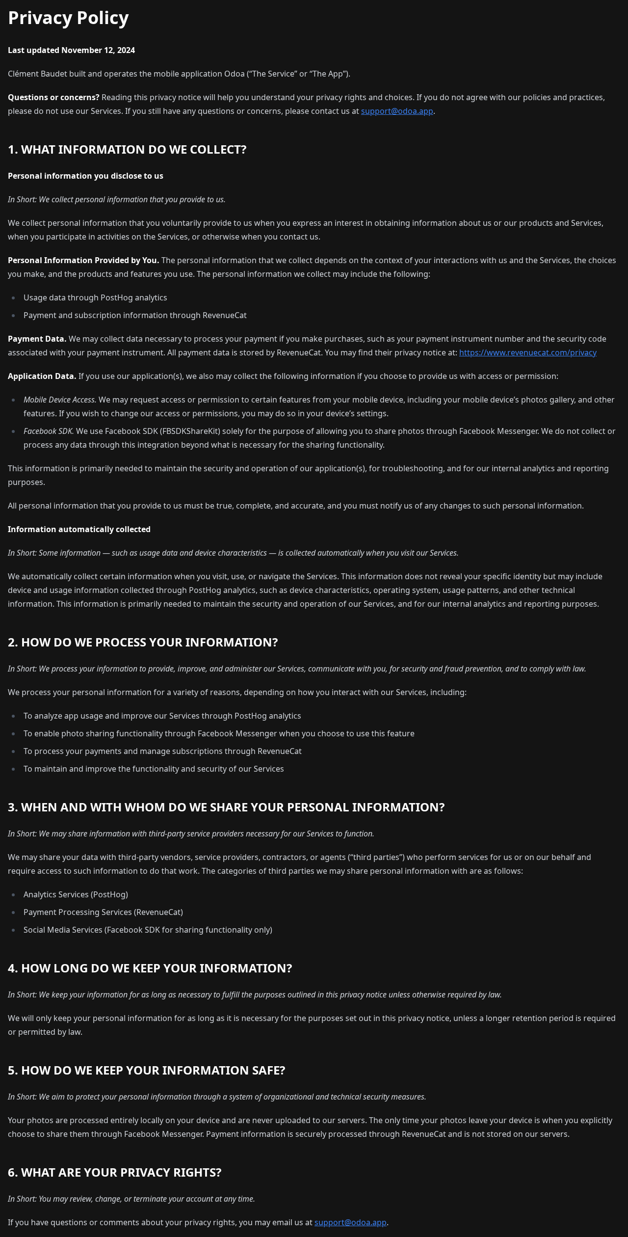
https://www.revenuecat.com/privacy (528, 352)
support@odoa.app (397, 111)
